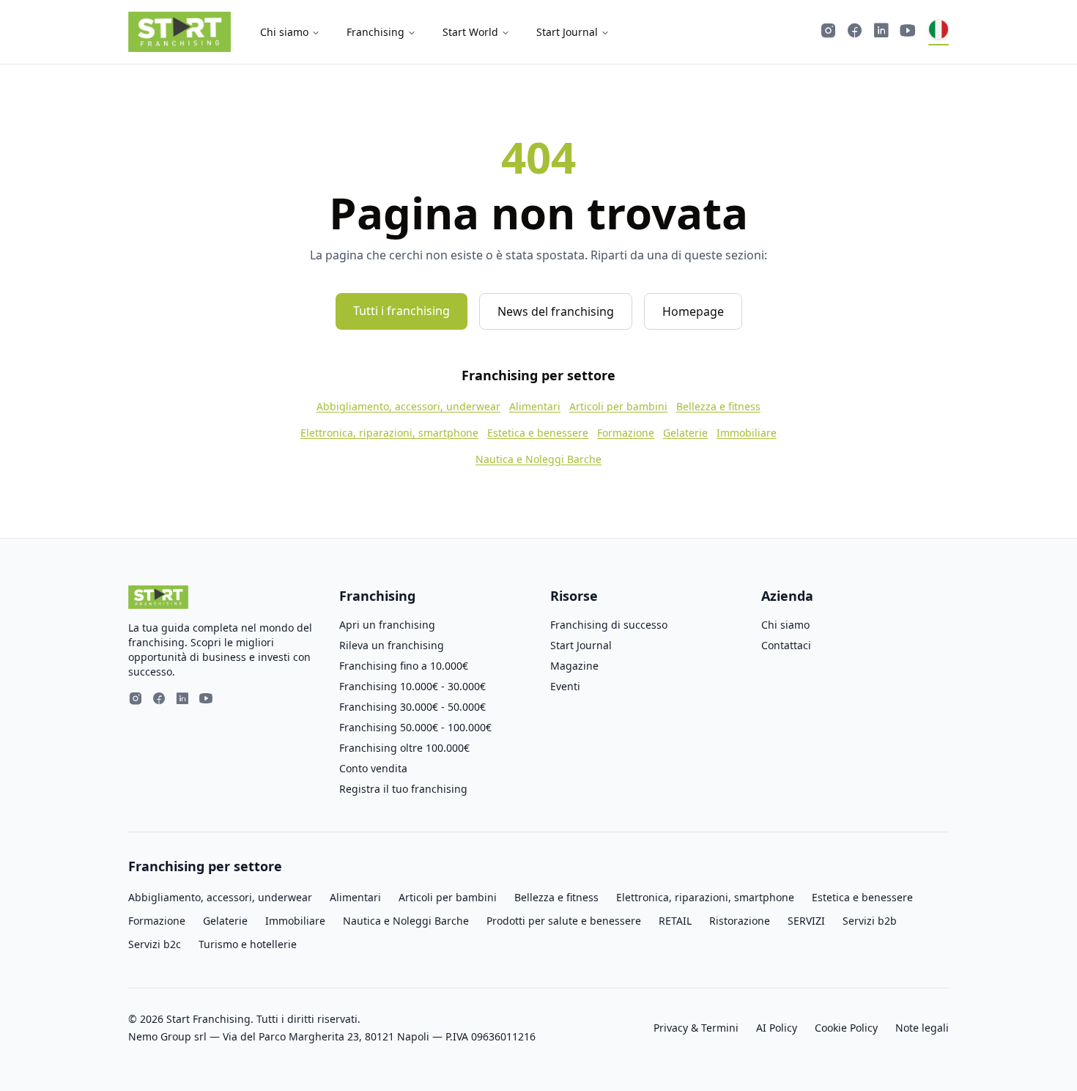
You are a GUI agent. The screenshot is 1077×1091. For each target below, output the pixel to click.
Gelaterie (685, 433)
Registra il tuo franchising (403, 789)
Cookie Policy (846, 1028)
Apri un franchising (387, 625)
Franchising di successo (608, 625)
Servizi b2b (870, 921)
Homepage (693, 311)
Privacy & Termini (696, 1028)
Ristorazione (739, 921)
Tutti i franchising (401, 311)
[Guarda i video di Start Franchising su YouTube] (908, 32)
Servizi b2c (154, 944)
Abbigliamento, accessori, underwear (408, 406)
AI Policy (776, 1028)
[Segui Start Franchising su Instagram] (828, 32)
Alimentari (534, 406)
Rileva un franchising (391, 645)
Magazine (574, 666)
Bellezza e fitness (718, 406)
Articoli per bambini (618, 406)
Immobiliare (747, 433)
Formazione (625, 433)
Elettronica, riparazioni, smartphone (389, 433)
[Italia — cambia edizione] (938, 32)
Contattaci (786, 645)
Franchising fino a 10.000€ (403, 666)
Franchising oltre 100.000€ (404, 748)
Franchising (375, 32)
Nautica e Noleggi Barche (538, 459)
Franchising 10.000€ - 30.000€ (412, 686)
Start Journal (567, 32)
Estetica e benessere (537, 433)
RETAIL (675, 921)
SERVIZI (806, 921)
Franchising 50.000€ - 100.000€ (415, 727)
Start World (470, 32)
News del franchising (555, 311)
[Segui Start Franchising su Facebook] (855, 32)
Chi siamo (284, 32)
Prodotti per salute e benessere (563, 921)
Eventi (565, 686)
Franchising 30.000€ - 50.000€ (412, 707)
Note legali (922, 1028)
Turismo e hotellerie (248, 944)
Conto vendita (373, 768)
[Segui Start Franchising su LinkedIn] (881, 32)
